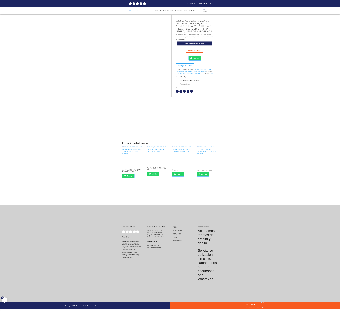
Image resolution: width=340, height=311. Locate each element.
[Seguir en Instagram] (184, 91)
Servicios (178, 11)
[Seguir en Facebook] (177, 91)
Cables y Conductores (199, 71)
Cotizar (196, 58)
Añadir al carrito (194, 50)
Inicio (156, 11)
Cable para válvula (200, 69)
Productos (170, 11)
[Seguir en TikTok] (191, 91)
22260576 (179, 74)
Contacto (192, 11)
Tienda (185, 11)
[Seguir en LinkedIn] (180, 91)
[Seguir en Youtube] (188, 91)
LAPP (203, 74)
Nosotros (163, 11)
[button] (194, 43)
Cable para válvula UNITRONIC (192, 74)
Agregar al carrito (185, 65)
